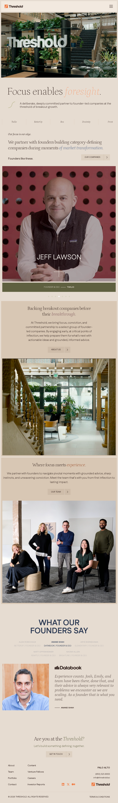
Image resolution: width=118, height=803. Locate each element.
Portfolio (12, 778)
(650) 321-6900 (102, 774)
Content (32, 765)
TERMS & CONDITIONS (99, 797)
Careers (32, 778)
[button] (110, 6)
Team (11, 772)
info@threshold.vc (101, 778)
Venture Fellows (36, 772)
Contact (12, 784)
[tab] (27, 644)
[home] (14, 6)
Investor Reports (36, 784)
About (11, 765)
